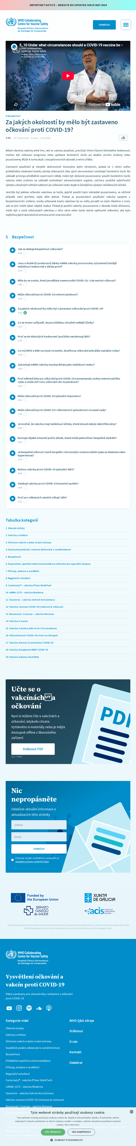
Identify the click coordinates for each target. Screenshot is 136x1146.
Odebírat (104, 24)
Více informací (72, 1124)
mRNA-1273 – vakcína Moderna (24, 1086)
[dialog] (68, 1126)
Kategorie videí (17, 1020)
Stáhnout (76, 1031)
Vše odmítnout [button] (81, 1131)
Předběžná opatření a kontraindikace (28, 1060)
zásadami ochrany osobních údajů (32, 861)
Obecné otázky (15, 1028)
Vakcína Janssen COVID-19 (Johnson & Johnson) (35, 1099)
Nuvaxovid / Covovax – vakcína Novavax (29, 1106)
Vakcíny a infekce (16, 1034)
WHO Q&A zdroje (81, 1020)
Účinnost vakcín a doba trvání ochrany (28, 1041)
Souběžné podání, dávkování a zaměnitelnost (33, 1048)
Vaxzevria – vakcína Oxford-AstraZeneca (30, 1093)
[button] (125, 24)
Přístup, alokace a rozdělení (22, 1067)
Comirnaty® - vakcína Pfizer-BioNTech (29, 1080)
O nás (73, 1041)
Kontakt (75, 1052)
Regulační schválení (18, 1074)
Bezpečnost (13, 1054)
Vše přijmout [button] (53, 1131)
